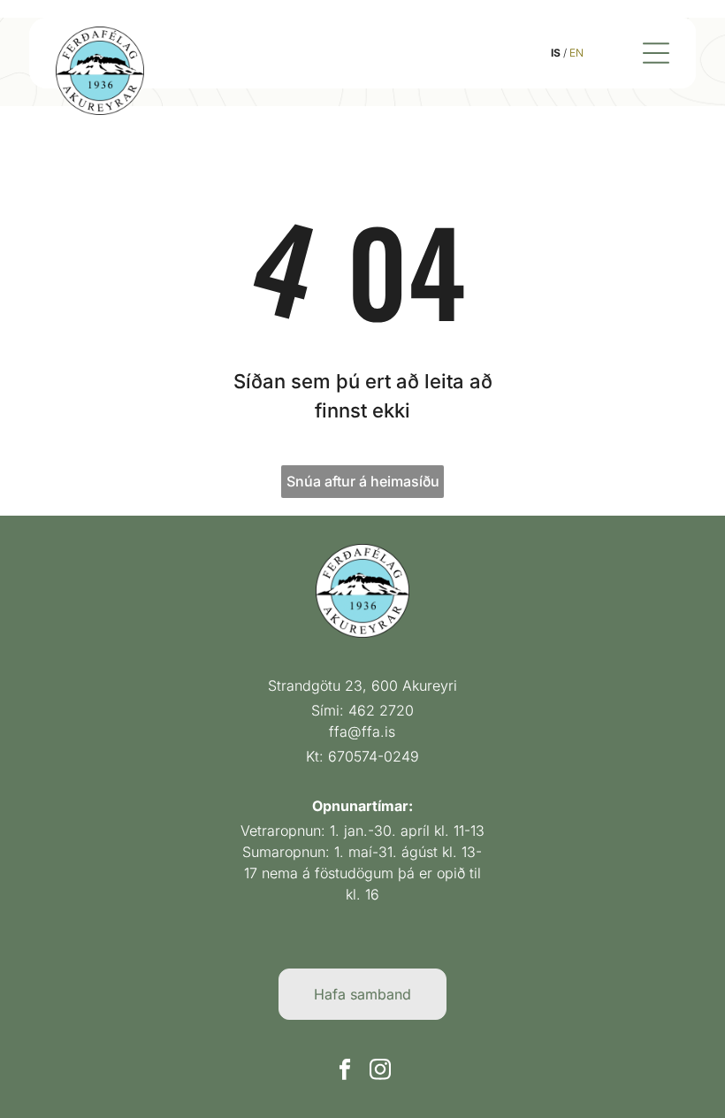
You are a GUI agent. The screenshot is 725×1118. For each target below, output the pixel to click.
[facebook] (345, 1071)
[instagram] (380, 1071)
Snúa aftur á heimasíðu (362, 481)
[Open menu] (656, 53)
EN (576, 52)
